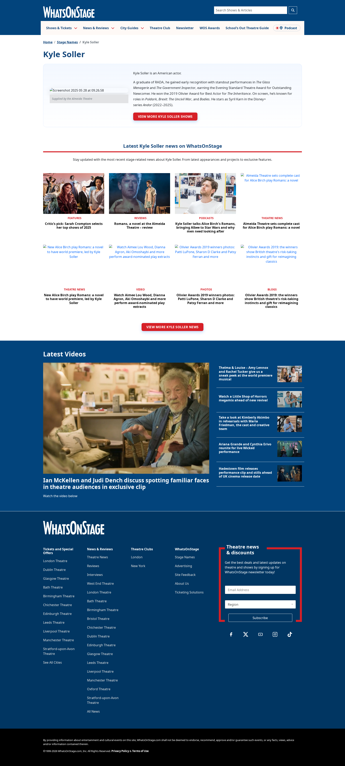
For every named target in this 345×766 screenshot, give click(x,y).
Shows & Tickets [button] (59, 28)
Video (140, 289)
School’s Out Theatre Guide (247, 28)
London (137, 557)
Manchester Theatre (58, 640)
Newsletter (185, 28)
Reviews (140, 218)
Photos (206, 289)
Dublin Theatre (54, 570)
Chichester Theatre (57, 605)
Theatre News (272, 218)
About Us (182, 583)
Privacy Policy (120, 751)
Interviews (95, 575)
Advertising (183, 566)
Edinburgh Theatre (57, 613)
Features (74, 218)
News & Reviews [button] (96, 28)
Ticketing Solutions (189, 592)
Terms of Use (140, 751)
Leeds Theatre (53, 622)
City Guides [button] (129, 28)
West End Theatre (100, 583)
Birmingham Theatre (58, 596)
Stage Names (67, 42)
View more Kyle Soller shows (165, 116)
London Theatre (55, 561)
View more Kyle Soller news (172, 327)
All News (93, 711)
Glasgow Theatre (56, 578)
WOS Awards (210, 28)
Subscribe (260, 617)
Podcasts (206, 218)
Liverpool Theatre (56, 631)
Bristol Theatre (98, 618)
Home (48, 42)
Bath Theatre (53, 587)
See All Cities (52, 662)
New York (138, 566)
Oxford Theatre (98, 689)
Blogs (272, 289)
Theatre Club (160, 28)
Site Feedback (185, 575)
